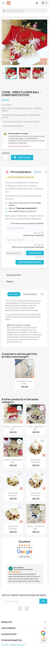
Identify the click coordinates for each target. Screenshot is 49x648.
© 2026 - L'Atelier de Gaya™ (13, 645)
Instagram (27, 608)
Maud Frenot (18, 567)
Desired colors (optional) (33, 235)
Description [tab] (14, 294)
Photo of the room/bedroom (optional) (28, 247)
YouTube (20, 608)
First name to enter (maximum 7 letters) (27, 223)
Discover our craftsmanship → (20, 146)
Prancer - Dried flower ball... (13, 427)
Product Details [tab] (30, 294)
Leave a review (24, 557)
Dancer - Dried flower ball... (36, 427)
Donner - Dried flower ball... (36, 527)
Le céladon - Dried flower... (24, 382)
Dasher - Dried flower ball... (13, 461)
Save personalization (29, 262)
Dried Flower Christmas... (36, 461)
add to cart (22, 157)
